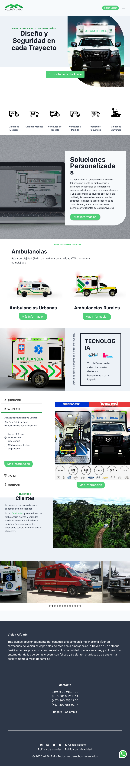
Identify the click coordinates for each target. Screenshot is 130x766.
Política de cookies (50, 749)
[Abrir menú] (123, 7)
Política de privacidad (78, 749)
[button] (65, 582)
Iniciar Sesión (110, 7)
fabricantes (17, 513)
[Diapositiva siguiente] (127, 582)
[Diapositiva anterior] (2, 582)
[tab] (50, 606)
